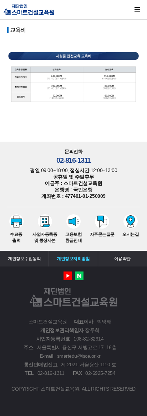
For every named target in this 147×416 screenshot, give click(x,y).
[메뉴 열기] (137, 9)
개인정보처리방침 (73, 258)
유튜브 (68, 275)
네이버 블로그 (79, 275)
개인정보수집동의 (24, 258)
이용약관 (122, 258)
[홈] (29, 9)
